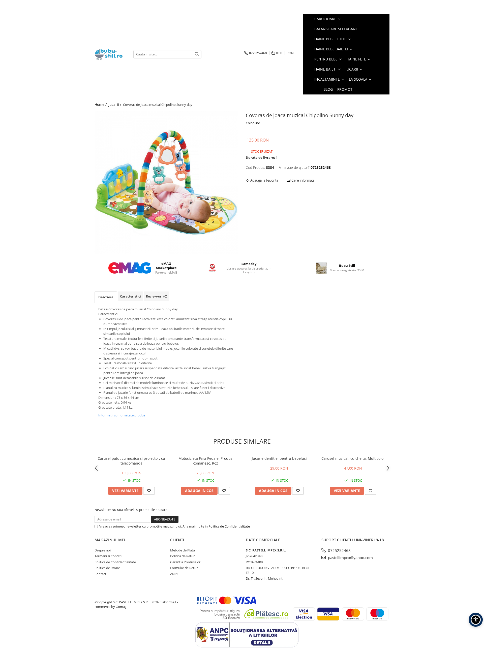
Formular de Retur (184, 568)
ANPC (174, 574)
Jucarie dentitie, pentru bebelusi (279, 458)
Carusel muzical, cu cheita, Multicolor (353, 458)
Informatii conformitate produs (121, 415)
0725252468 (339, 550)
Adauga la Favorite (264, 180)
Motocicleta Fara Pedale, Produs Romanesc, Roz (205, 461)
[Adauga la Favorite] (149, 491)
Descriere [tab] (105, 297)
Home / (101, 104)
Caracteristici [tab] (130, 296)
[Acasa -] (110, 54)
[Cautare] (196, 54)
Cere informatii (302, 180)
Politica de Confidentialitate (229, 526)
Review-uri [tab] (156, 296)
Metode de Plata (182, 550)
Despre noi (103, 550)
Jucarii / (115, 104)
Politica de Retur (182, 556)
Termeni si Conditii (108, 556)
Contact (100, 574)
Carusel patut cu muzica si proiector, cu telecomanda (131, 461)
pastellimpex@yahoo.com (350, 557)
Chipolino (253, 123)
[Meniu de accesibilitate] (476, 620)
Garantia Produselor (185, 562)
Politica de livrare (107, 568)
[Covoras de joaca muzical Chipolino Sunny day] (166, 182)
